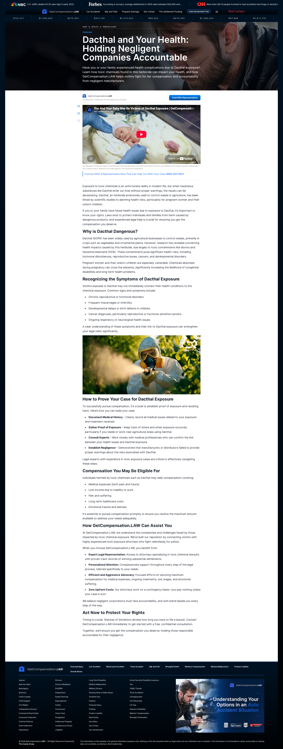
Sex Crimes (149, 11)
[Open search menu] (216, 11)
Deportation (24, 730)
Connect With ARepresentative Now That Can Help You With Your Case (134, 173)
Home (85, 27)
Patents (92, 701)
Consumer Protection (27, 717)
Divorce (58, 680)
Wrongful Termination (138, 717)
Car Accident (94, 666)
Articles (94, 27)
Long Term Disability (97, 680)
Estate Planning (61, 697)
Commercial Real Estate (28, 713)
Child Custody (25, 697)
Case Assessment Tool (199, 11)
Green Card (60, 713)
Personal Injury (109, 27)
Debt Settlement (25, 726)
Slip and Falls (111, 11)
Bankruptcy (23, 688)
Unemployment (136, 697)
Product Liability (241, 666)
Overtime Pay (94, 697)
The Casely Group (26, 744)
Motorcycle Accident (115, 666)
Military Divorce (95, 688)
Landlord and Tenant (63, 726)
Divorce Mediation (62, 684)
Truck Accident (136, 666)
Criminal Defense (26, 721)
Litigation (59, 730)
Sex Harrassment (96, 730)
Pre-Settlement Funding (170, 11)
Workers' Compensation (139, 713)
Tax (131, 684)
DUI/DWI (58, 688)
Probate (92, 709)
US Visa (133, 705)
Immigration (60, 717)
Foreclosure (60, 709)
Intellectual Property (63, 721)
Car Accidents (93, 11)
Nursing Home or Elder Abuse (101, 692)
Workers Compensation (195, 666)
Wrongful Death (172, 666)
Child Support (24, 701)
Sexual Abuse (76, 671)
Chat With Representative (185, 97)
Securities (93, 721)
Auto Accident (25, 684)
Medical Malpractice (219, 666)
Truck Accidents (136, 692)
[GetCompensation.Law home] (60, 11)
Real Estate (93, 717)
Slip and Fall (154, 666)
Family (58, 705)
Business (22, 692)
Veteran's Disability (137, 709)
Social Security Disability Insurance (144, 680)
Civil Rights (23, 705)
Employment (60, 692)
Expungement (60, 701)
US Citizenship (136, 701)
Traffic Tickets (136, 688)
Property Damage (130, 11)
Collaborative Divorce (28, 709)
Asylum (22, 680)
